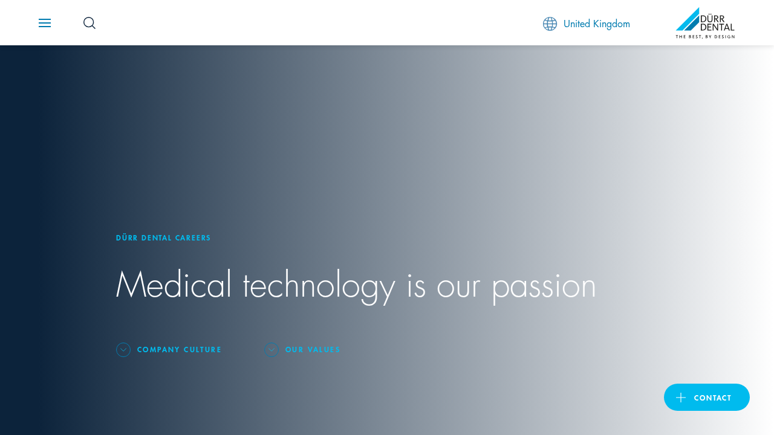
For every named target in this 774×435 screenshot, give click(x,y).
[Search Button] (89, 23)
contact (713, 397)
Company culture (179, 349)
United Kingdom (597, 22)
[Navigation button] (45, 23)
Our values (312, 349)
